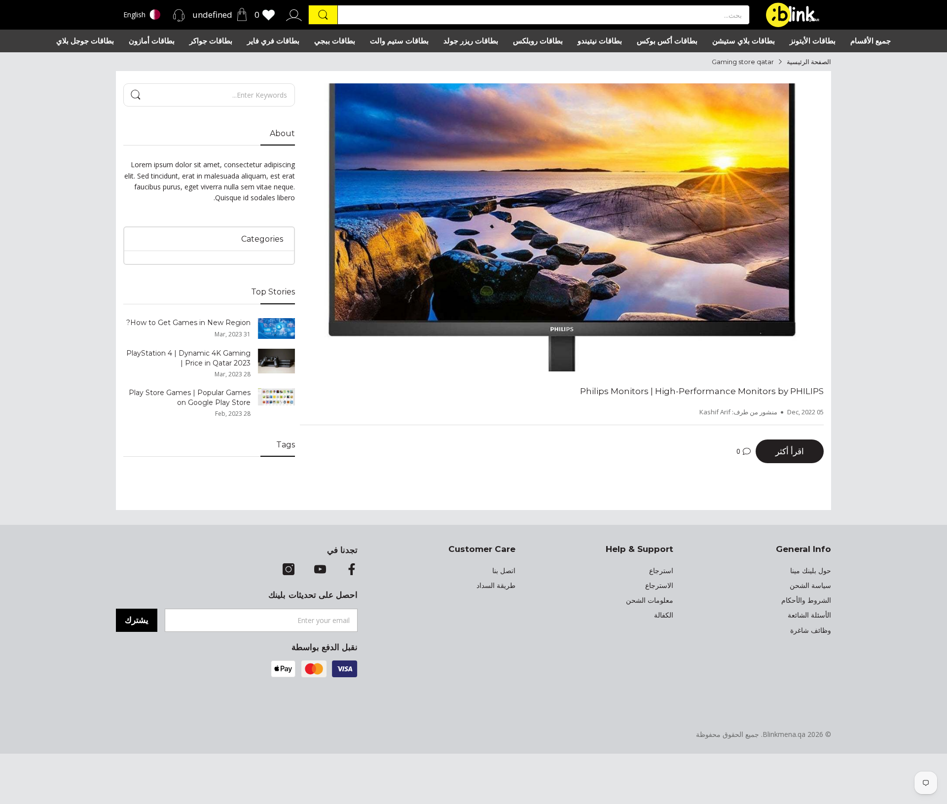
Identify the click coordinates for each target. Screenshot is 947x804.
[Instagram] (288, 570)
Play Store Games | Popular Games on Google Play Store (190, 397)
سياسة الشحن (810, 585)
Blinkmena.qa (784, 734)
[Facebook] (352, 570)
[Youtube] (320, 570)
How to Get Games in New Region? (188, 322)
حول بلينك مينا (810, 570)
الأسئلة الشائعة (809, 615)
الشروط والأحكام (806, 600)
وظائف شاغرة (810, 630)
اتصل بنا (503, 570)
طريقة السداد (495, 585)
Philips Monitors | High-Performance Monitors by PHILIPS (702, 391)
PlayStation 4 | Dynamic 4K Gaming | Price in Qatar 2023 (188, 358)
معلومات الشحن (649, 600)
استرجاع (661, 570)
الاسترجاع (659, 585)
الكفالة (663, 615)
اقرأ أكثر (789, 451)
